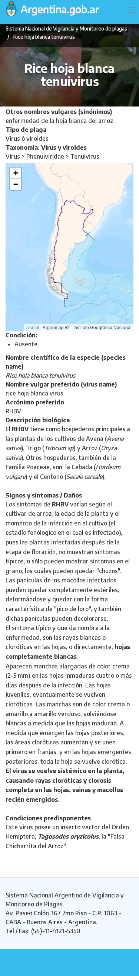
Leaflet (32, 327)
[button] (15, 173)
